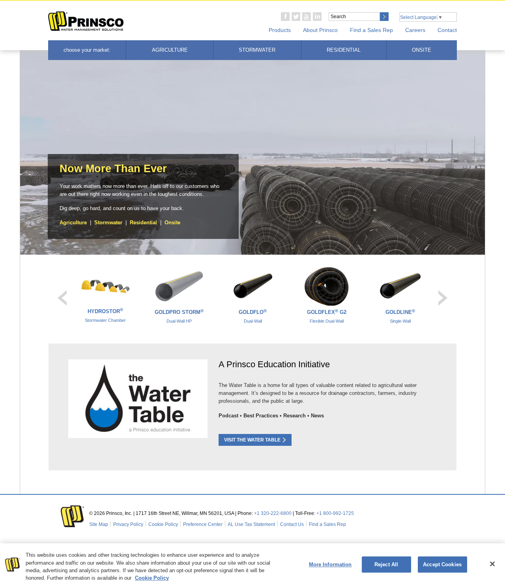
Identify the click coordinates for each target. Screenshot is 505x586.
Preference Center (203, 524)
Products (280, 30)
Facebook (285, 16)
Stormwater (257, 50)
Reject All (386, 564)
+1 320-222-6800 (273, 513)
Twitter (296, 16)
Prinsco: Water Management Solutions (86, 21)
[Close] (492, 564)
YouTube (306, 16)
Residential (344, 50)
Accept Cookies (442, 564)
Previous (62, 298)
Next (442, 298)
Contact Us (292, 524)
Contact (447, 30)
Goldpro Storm (179, 315)
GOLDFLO (253, 315)
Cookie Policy (163, 524)
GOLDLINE (400, 315)
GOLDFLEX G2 (326, 315)
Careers (415, 30)
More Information (330, 564)
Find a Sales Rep (371, 30)
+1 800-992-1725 (335, 513)
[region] (252, 564)
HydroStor (105, 315)
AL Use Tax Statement (251, 524)
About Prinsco (320, 30)
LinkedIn (317, 16)
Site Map (98, 524)
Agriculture (170, 50)
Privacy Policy (128, 524)
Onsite (421, 50)
